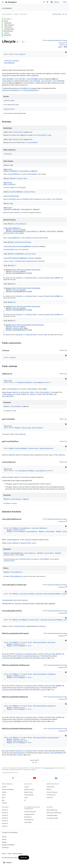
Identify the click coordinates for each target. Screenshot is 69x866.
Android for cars (51, 795)
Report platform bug (52, 810)
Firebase (4, 842)
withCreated (36, 270)
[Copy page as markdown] (22, 41)
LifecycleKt (8, 228)
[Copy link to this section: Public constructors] (23, 343)
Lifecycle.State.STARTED (52, 314)
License (10, 853)
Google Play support (52, 815)
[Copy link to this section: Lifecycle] (10, 351)
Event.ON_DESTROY (58, 81)
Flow (15, 254)
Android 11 (5, 826)
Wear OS (49, 789)
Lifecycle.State (9, 100)
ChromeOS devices (52, 792)
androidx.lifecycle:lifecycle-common (57, 40)
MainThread (8, 169)
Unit (16, 233)
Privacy (26, 797)
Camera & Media (28, 795)
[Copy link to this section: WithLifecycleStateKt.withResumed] (31, 665)
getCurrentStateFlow (10, 196)
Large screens (50, 787)
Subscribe (23, 857)
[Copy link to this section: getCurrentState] (16, 419)
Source (4, 795)
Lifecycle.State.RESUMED (52, 296)
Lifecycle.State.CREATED (52, 278)
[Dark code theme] (66, 52)
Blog (3, 800)
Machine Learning (29, 789)
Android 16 (5, 812)
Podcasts (4, 803)
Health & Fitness (28, 792)
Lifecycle (22, 54)
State (12, 187)
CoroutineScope (9, 249)
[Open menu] (2, 2)
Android (4, 787)
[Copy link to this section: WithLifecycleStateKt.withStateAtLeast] (34, 729)
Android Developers (7, 14)
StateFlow (13, 192)
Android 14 (5, 818)
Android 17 (5, 810)
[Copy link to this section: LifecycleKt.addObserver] (23, 519)
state (45, 334)
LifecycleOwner (7, 81)
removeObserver (8, 209)
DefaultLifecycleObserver (11, 90)
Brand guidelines (18, 853)
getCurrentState (8, 184)
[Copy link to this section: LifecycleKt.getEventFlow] (23, 611)
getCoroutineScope (18, 246)
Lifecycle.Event (9, 109)
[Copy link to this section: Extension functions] (22, 512)
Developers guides (29, 814)
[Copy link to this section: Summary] (13, 122)
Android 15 (5, 815)
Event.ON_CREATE (7, 79)
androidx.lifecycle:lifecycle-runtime (57, 633)
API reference (7, 8)
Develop (16, 14)
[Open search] (44, 2)
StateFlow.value (28, 199)
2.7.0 (65, 441)
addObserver (26, 88)
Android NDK (27, 822)
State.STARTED (21, 394)
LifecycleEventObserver (31, 90)
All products (5, 847)
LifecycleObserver (24, 171)
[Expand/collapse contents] (12, 19)
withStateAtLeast (37, 325)
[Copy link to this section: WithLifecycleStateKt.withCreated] (30, 634)
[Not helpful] (65, 14)
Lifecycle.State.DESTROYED (11, 658)
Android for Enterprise (8, 789)
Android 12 (5, 823)
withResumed (36, 288)
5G (25, 800)
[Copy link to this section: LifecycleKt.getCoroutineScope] (28, 585)
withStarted (36, 306)
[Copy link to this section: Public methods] (18, 366)
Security (4, 792)
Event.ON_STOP (46, 81)
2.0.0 (65, 44)
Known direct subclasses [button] (11, 62)
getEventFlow (16, 258)
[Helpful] (63, 14)
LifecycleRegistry (9, 63)
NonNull (15, 171)
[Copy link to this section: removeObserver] (17, 462)
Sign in (65, 2)
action (46, 238)
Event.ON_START (20, 79)
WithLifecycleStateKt (24, 270)
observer (17, 212)
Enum (30, 132)
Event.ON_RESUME (32, 79)
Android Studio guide (30, 811)
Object (14, 270)
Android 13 (5, 820)
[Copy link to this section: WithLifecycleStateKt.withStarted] (29, 697)
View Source (62, 42)
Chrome (4, 839)
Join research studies (52, 818)
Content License (49, 768)
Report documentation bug (54, 812)
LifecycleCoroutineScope (22, 242)
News (3, 797)
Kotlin (60, 47)
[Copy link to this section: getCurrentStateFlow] (20, 442)
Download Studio (28, 819)
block (8, 278)
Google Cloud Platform (8, 845)
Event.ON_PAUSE (35, 81)
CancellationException (31, 656)
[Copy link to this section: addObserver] (14, 374)
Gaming (26, 787)
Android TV (50, 797)
